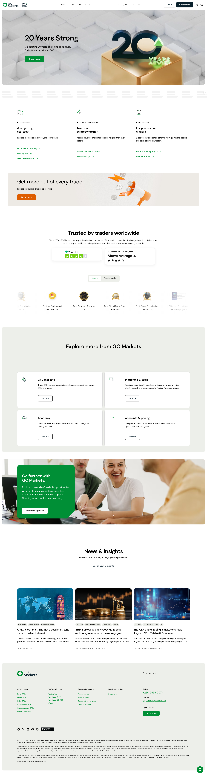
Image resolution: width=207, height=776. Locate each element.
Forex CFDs (21, 694)
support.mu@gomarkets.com (154, 701)
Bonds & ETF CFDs (24, 712)
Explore (45, 398)
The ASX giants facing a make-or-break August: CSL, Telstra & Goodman (158, 631)
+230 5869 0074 (153, 692)
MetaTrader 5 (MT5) (55, 700)
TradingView (52, 694)
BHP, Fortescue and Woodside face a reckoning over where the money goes (98, 631)
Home (56, 5)
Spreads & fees (83, 698)
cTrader (51, 703)
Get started (184, 4)
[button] (67, 5)
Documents (113, 694)
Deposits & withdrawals (87, 701)
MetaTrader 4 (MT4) (55, 697)
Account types (83, 694)
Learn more (26, 197)
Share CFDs (21, 698)
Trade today (34, 59)
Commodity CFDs (24, 705)
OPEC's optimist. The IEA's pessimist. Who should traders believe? (43, 631)
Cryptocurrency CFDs (25, 708)
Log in (169, 4)
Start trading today (35, 510)
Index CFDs (21, 701)
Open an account (84, 704)
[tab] (95, 278)
